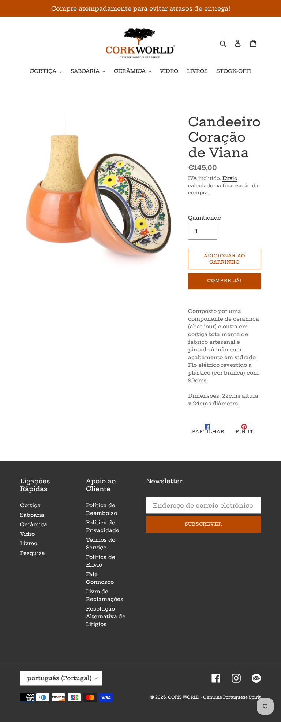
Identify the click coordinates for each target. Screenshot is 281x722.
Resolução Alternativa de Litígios (105, 616)
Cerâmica (33, 524)
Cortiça (30, 505)
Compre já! (224, 280)
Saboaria (32, 515)
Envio (229, 178)
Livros (28, 543)
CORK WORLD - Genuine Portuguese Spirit (214, 697)
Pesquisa (32, 553)
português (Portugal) (59, 678)
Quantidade (204, 217)
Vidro (27, 534)
